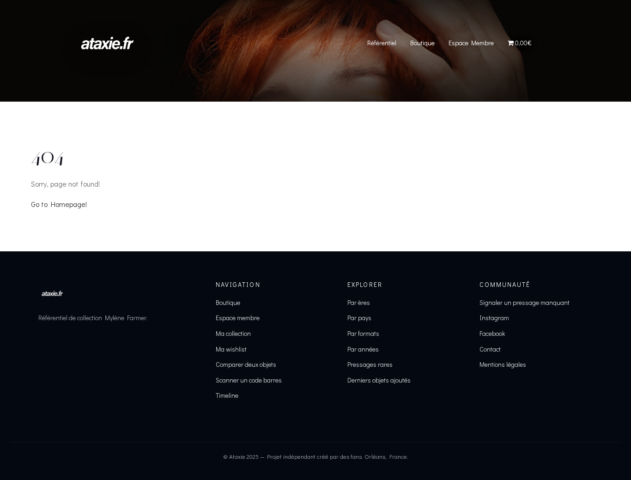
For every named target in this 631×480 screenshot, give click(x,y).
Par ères (358, 302)
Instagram (494, 317)
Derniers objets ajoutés (379, 380)
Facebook (492, 333)
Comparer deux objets (246, 364)
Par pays (359, 317)
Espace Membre (471, 42)
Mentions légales (502, 364)
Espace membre (238, 317)
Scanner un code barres (249, 380)
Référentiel (381, 42)
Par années (363, 349)
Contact (490, 349)
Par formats (363, 333)
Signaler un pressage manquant (524, 302)
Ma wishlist (231, 349)
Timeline (227, 395)
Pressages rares (370, 364)
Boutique (422, 42)
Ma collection (233, 333)
